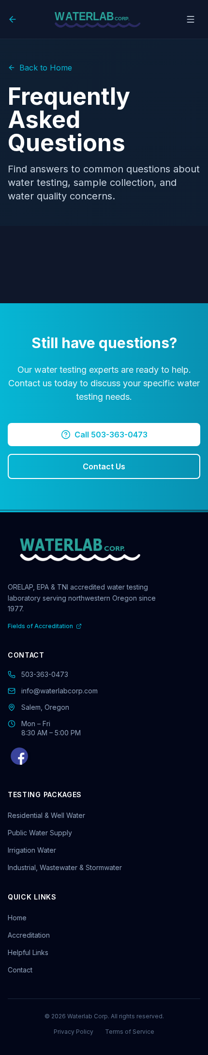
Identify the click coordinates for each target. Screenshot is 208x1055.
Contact (20, 970)
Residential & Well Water (46, 815)
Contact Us (104, 466)
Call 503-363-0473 (111, 434)
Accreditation (29, 935)
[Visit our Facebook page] (19, 756)
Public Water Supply (40, 833)
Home (17, 918)
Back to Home (45, 67)
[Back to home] (14, 19)
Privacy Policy (73, 1031)
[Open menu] (190, 19)
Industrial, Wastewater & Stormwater (65, 867)
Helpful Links (28, 952)
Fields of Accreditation (40, 626)
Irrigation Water (32, 850)
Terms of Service (129, 1031)
